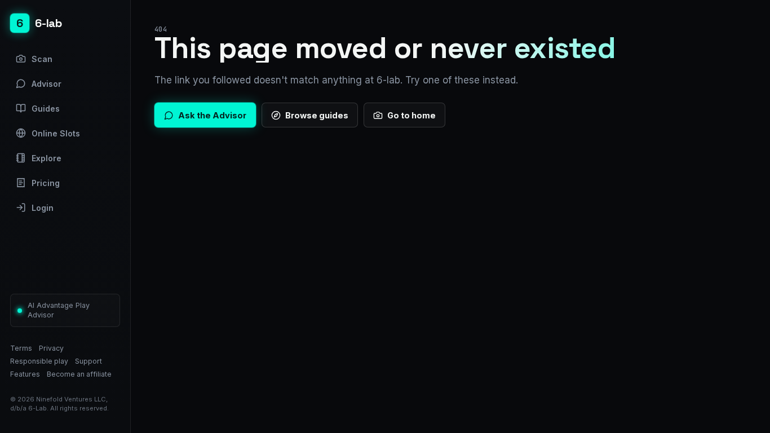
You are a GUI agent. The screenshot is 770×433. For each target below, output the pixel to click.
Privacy (51, 348)
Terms (21, 348)
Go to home (411, 115)
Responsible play (39, 361)
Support (88, 361)
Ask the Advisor (212, 115)
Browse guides (316, 115)
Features (25, 374)
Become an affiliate (79, 374)
